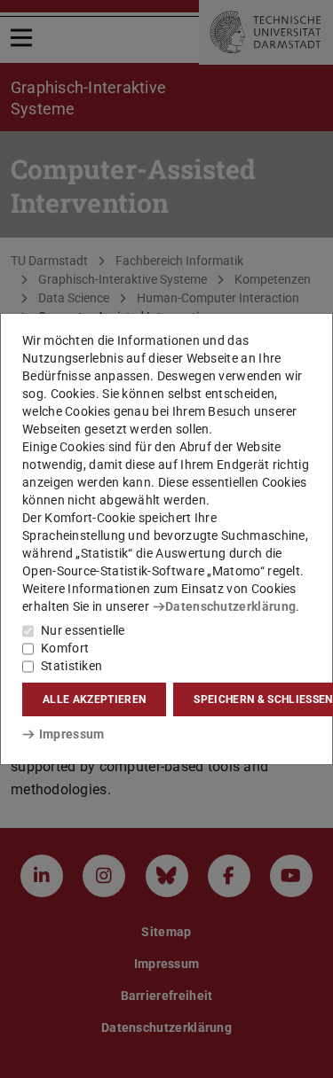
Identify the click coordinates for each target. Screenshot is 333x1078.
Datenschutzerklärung (230, 606)
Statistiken (71, 666)
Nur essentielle (83, 630)
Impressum (71, 734)
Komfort (65, 648)
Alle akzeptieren (94, 699)
